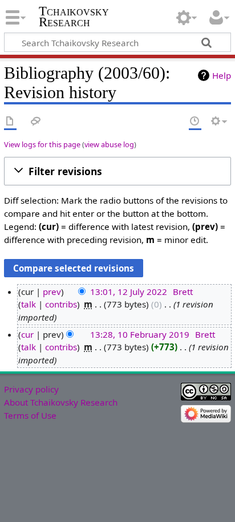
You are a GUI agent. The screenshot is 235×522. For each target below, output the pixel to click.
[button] (117, 171)
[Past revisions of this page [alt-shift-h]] (195, 121)
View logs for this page (42, 144)
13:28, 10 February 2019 (139, 334)
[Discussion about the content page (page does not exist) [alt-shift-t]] (36, 121)
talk (28, 304)
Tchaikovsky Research (74, 16)
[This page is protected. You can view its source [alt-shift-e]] (174, 121)
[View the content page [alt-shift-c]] (10, 121)
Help (221, 75)
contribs (61, 304)
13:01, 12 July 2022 (128, 291)
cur (27, 334)
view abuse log (109, 144)
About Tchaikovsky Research (61, 402)
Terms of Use (30, 415)
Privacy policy (31, 389)
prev (52, 291)
